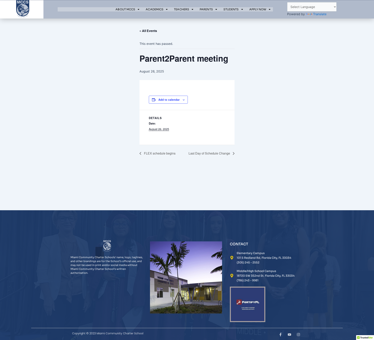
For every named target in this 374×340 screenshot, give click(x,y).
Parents (206, 9)
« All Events (148, 30)
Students (231, 9)
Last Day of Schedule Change (210, 153)
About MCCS (125, 9)
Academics (154, 9)
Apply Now (257, 9)
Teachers (181, 9)
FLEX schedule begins (159, 153)
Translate (319, 14)
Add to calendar (169, 100)
